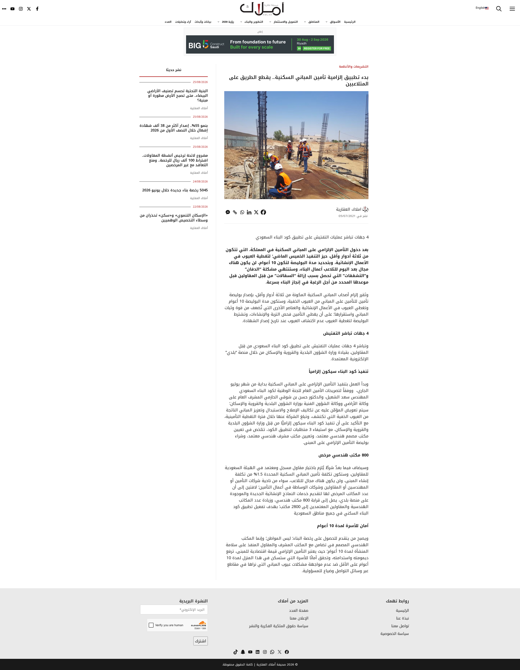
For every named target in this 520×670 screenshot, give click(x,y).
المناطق (313, 21)
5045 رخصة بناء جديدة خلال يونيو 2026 (175, 190)
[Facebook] (263, 212)
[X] (256, 212)
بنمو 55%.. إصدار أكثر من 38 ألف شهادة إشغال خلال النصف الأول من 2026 (174, 128)
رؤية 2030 (228, 21)
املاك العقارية (348, 209)
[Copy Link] (234, 212)
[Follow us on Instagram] (21, 9)
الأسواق (335, 21)
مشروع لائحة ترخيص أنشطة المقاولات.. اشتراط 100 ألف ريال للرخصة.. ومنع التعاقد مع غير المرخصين (175, 160)
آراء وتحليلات (183, 21)
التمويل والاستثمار (286, 21)
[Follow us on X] (29, 9)
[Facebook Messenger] (227, 212)
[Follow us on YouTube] (12, 9)
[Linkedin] (249, 212)
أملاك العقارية (199, 108)
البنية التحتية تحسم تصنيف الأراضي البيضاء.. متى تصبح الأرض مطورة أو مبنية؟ (177, 95)
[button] (499, 9)
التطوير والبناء (254, 21)
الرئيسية (349, 21)
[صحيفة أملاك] (262, 9)
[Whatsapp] (242, 212)
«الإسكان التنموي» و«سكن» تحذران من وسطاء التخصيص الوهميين (174, 217)
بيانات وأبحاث (203, 21)
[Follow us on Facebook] (37, 9)
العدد (168, 21)
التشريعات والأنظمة (353, 66)
